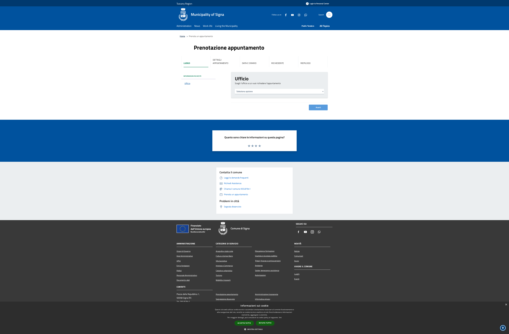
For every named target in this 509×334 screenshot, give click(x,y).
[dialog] (254, 318)
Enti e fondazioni (183, 265)
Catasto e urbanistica (224, 270)
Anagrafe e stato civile (224, 251)
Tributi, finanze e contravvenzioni (268, 260)
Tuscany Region (184, 3)
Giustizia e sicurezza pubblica (266, 255)
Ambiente (259, 265)
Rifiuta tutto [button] (265, 323)
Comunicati (298, 256)
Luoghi (296, 274)
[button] (254, 329)
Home (182, 36)
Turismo (219, 275)
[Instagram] (298, 15)
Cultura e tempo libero (224, 256)
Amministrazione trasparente (266, 294)
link (280, 317)
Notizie (297, 251)
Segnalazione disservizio (225, 299)
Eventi (296, 279)
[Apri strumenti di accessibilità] (503, 328)
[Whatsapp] (304, 15)
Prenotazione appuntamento (227, 294)
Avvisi (296, 260)
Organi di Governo (183, 251)
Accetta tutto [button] (244, 323)
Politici (179, 270)
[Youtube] (291, 15)
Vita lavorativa (221, 260)
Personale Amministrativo (187, 275)
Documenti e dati (183, 280)
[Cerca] (329, 15)
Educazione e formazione (264, 251)
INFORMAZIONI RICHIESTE (192, 76)
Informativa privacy (262, 299)
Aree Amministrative (185, 256)
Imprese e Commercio (224, 265)
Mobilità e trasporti (223, 280)
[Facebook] (284, 15)
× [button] (506, 305)
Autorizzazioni (260, 275)
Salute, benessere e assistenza (267, 270)
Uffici (179, 260)
